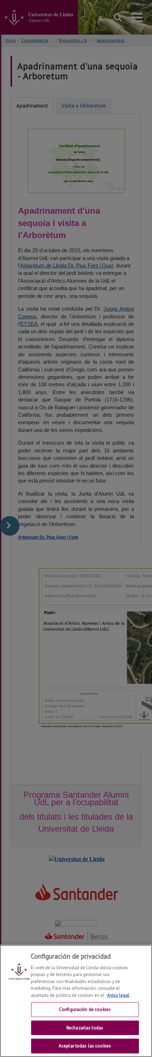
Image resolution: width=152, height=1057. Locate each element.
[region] (76, 1001)
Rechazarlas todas (84, 1028)
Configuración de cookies (85, 1009)
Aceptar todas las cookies (85, 1046)
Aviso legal (118, 995)
